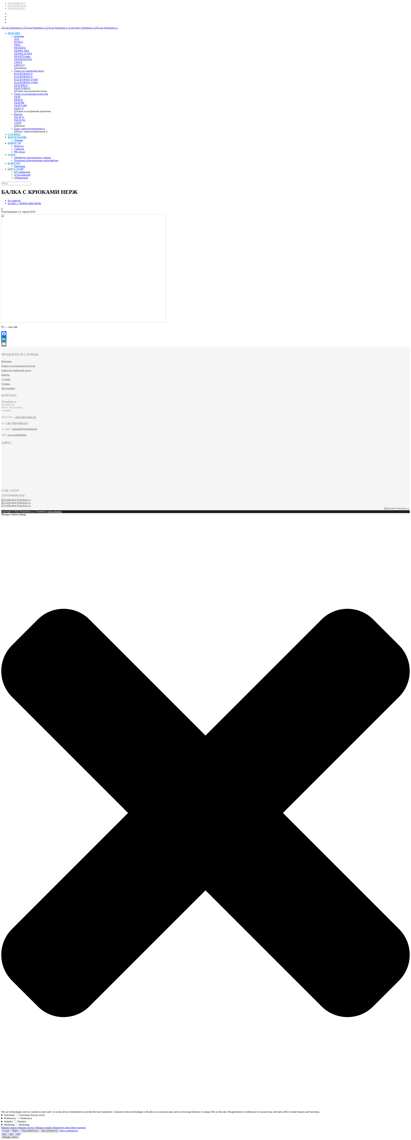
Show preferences (30, 1131)
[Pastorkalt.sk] (59, 27)
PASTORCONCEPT (16, 8)
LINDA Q (19, 65)
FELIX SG (20, 120)
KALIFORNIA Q (23, 73)
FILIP (17, 96)
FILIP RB (19, 102)
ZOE (16, 39)
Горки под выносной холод (29, 70)
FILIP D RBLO (22, 88)
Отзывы (5, 383)
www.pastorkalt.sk (16, 434)
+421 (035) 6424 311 (25, 417)
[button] (205, 1109)
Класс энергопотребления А (29, 128)
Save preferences (49, 1131)
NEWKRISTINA (23, 59)
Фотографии (8, 388)
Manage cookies (10, 1137)
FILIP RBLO (21, 85)
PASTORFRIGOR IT (16, 3)
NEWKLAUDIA (23, 53)
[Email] (205, 344)
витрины (19, 36)
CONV (18, 122)
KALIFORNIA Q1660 (26, 82)
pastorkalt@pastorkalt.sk (24, 429)
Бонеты (18, 114)
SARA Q (19, 108)
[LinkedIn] (205, 338)
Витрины (6, 361)
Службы (5, 379)
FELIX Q (19, 117)
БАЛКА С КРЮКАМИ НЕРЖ (24, 203)
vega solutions (54, 511)
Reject (15, 1131)
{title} (4, 1133)
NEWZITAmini (22, 56)
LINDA (18, 62)
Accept (6, 1131)
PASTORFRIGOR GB (17, 6)
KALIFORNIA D (23, 76)
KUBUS (18, 42)
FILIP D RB (20, 105)
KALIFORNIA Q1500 (26, 79)
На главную (14, 200)
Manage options (9, 1127)
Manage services (26, 1127)
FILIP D (18, 99)
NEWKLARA (21, 50)
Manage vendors (44, 1127)
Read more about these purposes (69, 1127)
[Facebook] (205, 333)
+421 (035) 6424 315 (17, 423)
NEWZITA (20, 47)
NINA (17, 44)
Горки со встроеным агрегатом (31, 94)
